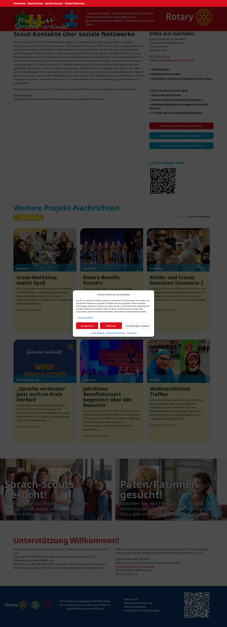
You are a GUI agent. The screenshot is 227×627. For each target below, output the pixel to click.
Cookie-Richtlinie (97, 333)
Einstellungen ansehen (137, 325)
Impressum (132, 333)
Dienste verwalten (85, 317)
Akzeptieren (87, 325)
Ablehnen (111, 325)
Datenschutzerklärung (115, 333)
